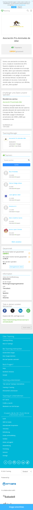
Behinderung (6, 432)
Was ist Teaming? (8, 344)
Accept (14, 7)
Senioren (5, 452)
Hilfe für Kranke (7, 422)
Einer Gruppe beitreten (9, 356)
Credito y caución (7, 403)
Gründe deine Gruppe (9, 352)
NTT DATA (6, 400)
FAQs (4, 368)
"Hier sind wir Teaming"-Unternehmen (13, 384)
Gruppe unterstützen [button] (16, 507)
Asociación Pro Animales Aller (17, 138)
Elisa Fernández (13, 171)
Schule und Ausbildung (9, 435)
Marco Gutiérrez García (15, 218)
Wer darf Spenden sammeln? (11, 359)
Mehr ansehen (16, 242)
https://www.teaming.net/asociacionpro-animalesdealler (16, 321)
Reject (19, 7)
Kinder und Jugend (8, 442)
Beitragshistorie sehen (16, 267)
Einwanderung (7, 445)
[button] (29, 253)
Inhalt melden (27, 327)
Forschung (6, 449)
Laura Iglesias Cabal (14, 195)
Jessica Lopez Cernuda (15, 229)
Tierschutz (6, 429)
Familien (5, 439)
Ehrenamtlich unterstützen (10, 391)
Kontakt (5, 375)
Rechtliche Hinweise (8, 372)
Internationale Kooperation (10, 425)
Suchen (16, 165)
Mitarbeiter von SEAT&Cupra (11, 406)
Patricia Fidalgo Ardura (15, 183)
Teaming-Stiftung (7, 340)
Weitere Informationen (20, 5)
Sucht (4, 418)
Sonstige (5, 455)
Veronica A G (12, 206)
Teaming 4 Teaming (8, 387)
